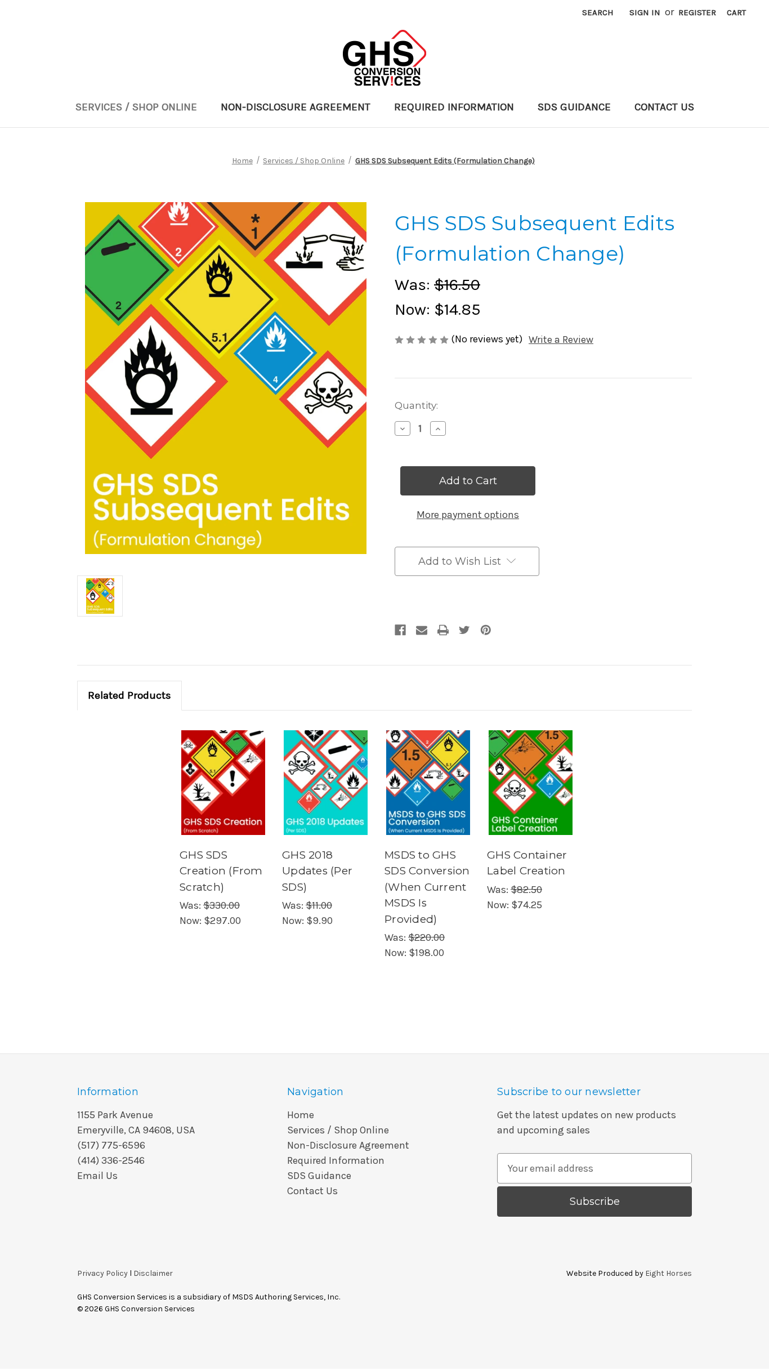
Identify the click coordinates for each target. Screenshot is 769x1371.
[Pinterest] (485, 630)
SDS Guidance (574, 107)
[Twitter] (464, 630)
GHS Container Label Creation (527, 863)
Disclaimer (153, 1273)
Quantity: (416, 405)
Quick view (222, 769)
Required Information (454, 107)
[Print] (443, 630)
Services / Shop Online (136, 107)
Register (697, 12)
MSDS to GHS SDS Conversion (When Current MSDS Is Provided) (427, 887)
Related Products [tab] (129, 695)
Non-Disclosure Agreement (295, 107)
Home (300, 1115)
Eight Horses (668, 1273)
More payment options (468, 514)
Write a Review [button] (561, 339)
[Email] (421, 630)
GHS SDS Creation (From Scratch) (221, 871)
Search (598, 12)
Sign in (644, 12)
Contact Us (664, 107)
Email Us (97, 1175)
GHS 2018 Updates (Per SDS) (317, 871)
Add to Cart (223, 795)
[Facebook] (400, 630)
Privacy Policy (102, 1273)
